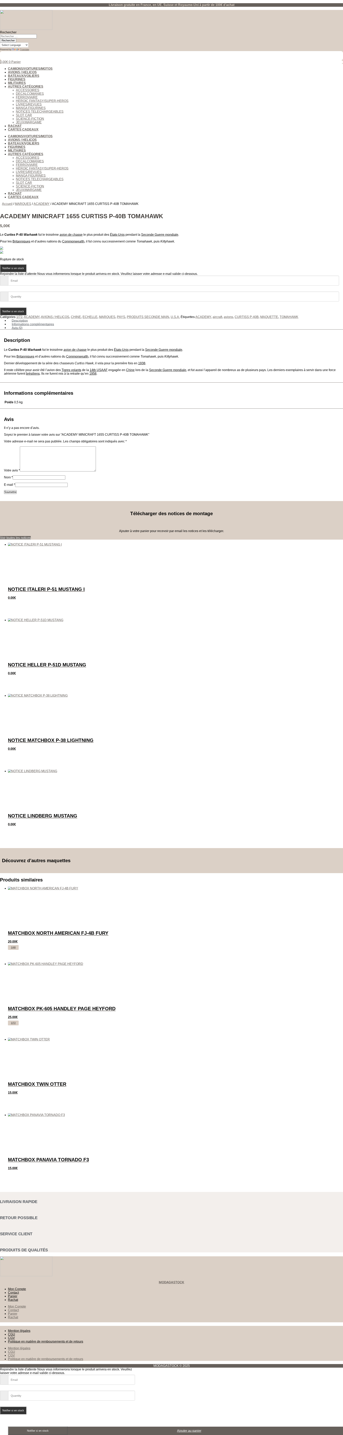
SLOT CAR (24, 115)
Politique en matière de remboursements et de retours (45, 1341)
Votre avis (12, 470)
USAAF (99, 370)
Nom (8, 477)
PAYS (121, 317)
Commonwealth (73, 241)
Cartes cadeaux (23, 129)
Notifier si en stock (13, 268)
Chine (130, 370)
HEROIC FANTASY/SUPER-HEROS (42, 101)
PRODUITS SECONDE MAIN (148, 317)
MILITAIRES (17, 83)
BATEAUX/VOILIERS (23, 76)
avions (228, 317)
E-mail (9, 484)
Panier (12, 1296)
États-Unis (117, 234)
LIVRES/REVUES (29, 104)
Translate (24, 49)
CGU (11, 1334)
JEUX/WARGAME (29, 122)
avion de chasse (71, 234)
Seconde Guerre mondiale (159, 234)
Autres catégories (25, 86)
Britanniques (21, 241)
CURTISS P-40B (247, 317)
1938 (141, 363)
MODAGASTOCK (171, 1282)
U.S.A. (175, 317)
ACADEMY (42, 204)
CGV (11, 1338)
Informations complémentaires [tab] (33, 324)
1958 (92, 373)
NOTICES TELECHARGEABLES (40, 111)
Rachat (15, 126)
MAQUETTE (269, 317)
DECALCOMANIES (30, 93)
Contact (13, 1292)
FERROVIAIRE (27, 97)
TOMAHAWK (289, 317)
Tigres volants (71, 370)
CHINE (76, 317)
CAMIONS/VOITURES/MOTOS (30, 68)
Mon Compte (17, 1289)
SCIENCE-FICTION (30, 118)
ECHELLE (90, 317)
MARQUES (23, 204)
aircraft (217, 317)
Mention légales (19, 1330)
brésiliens (33, 373)
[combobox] (18, 36)
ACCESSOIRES (27, 90)
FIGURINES (16, 79)
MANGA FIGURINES (31, 108)
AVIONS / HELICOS (22, 72)
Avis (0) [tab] (17, 327)
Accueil (7, 204)
